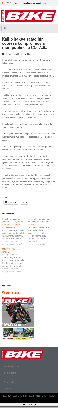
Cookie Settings (29, 404)
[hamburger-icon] (4, 28)
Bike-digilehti (10, 373)
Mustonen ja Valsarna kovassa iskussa (30, 3)
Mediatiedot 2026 (12, 366)
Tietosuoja (9, 382)
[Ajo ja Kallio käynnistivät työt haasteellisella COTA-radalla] (40, 232)
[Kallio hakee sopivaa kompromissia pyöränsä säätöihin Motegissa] (15, 232)
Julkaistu (8, 388)
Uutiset (8, 285)
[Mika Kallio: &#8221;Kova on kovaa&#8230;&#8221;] (15, 260)
